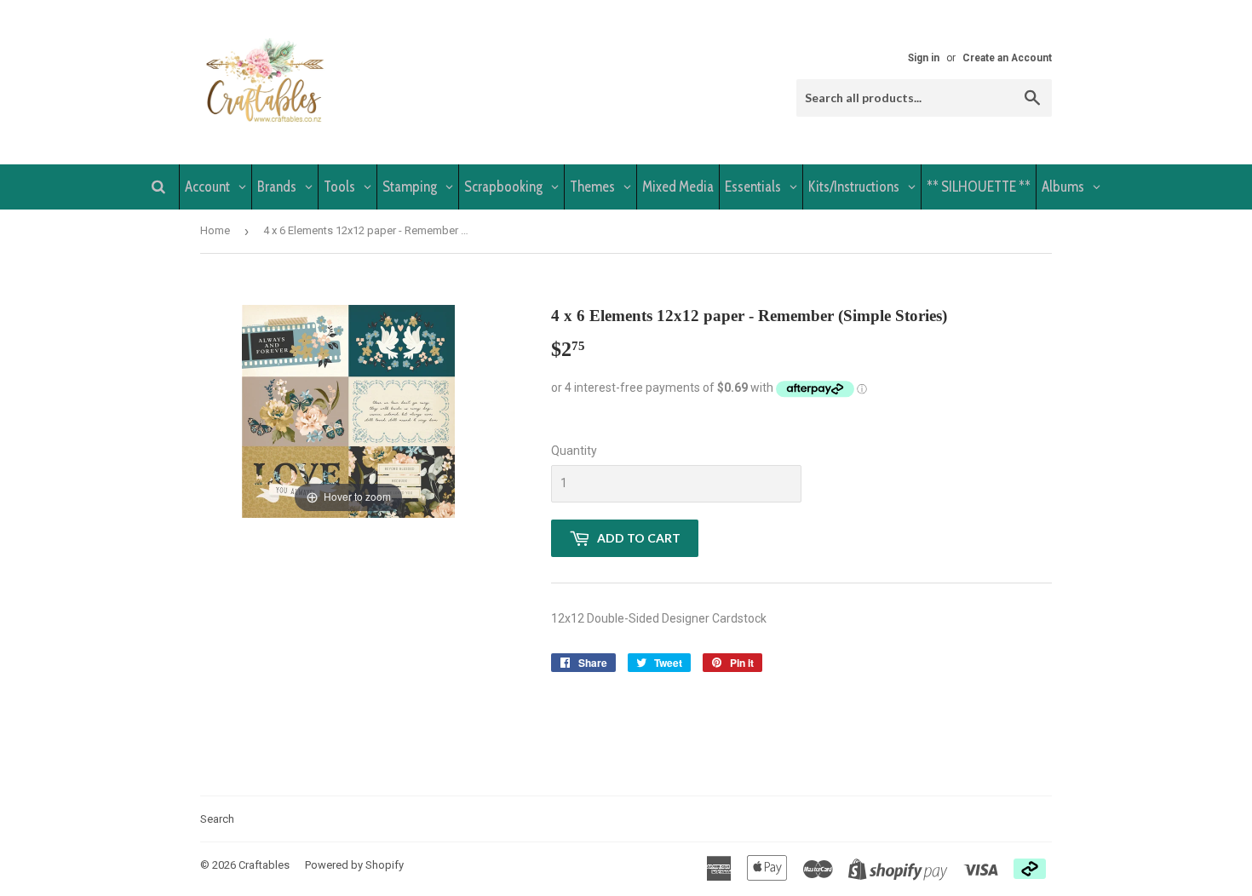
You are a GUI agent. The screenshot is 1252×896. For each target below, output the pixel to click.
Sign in (923, 58)
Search (217, 819)
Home (215, 230)
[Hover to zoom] (348, 409)
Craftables (264, 865)
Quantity (574, 450)
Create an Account (1007, 58)
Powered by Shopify (354, 865)
